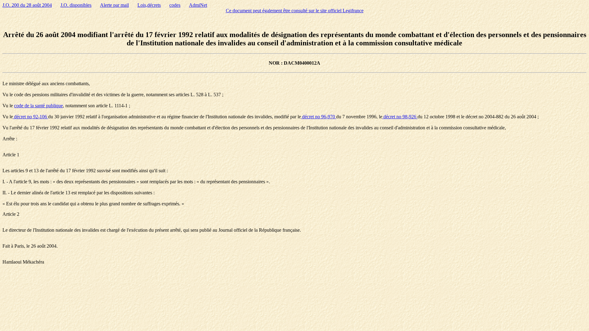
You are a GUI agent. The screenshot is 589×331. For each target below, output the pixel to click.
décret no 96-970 (318, 116)
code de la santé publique (38, 105)
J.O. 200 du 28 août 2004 (27, 5)
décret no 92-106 (30, 116)
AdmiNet (198, 5)
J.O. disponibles (75, 5)
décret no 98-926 (400, 116)
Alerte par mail (114, 5)
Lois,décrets (149, 5)
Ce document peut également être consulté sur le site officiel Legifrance (295, 10)
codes (174, 5)
